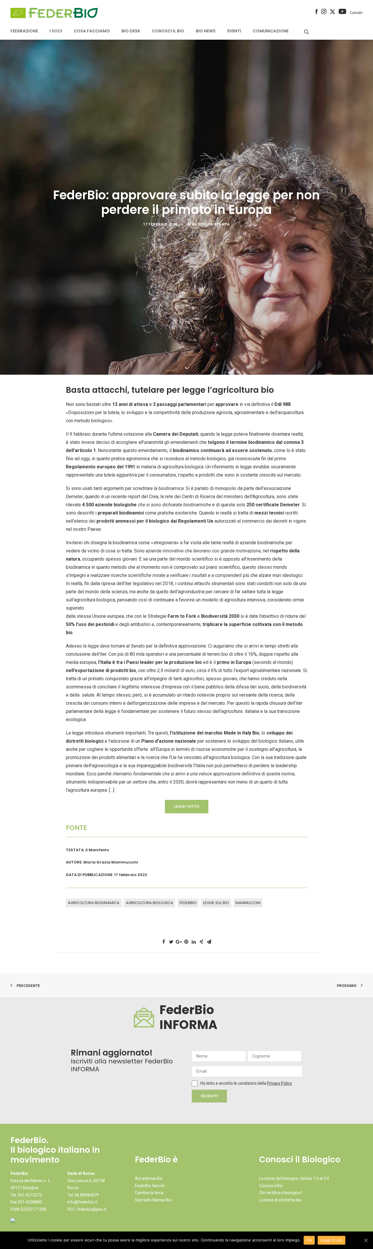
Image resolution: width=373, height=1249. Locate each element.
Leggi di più (331, 1240)
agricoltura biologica (149, 903)
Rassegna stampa (211, 224)
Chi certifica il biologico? (280, 1192)
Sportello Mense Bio (153, 1200)
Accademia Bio (149, 1178)
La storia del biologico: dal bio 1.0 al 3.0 (294, 1178)
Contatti (356, 13)
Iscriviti (209, 1095)
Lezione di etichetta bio (280, 1200)
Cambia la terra (149, 1192)
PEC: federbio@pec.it (86, 1209)
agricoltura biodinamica (93, 903)
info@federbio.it (82, 1202)
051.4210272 (30, 1195)
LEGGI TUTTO (186, 806)
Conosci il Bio (271, 1185)
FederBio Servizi (150, 1185)
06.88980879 (87, 1195)
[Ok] (366, 1240)
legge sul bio (216, 903)
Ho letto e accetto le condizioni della (233, 1083)
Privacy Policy (279, 1083)
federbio (188, 903)
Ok (309, 1240)
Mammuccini (248, 903)
